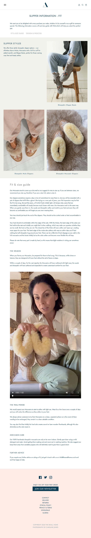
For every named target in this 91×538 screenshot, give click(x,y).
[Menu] (5, 5)
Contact (45, 498)
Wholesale (45, 510)
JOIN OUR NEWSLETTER (45, 488)
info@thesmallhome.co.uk (67, 457)
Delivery (45, 500)
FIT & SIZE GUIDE (17, 33)
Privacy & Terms (45, 508)
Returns (45, 503)
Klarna (45, 513)
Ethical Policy (45, 505)
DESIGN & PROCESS (34, 33)
